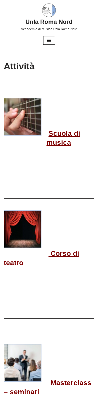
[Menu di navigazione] (49, 40)
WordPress (65, 409)
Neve (28, 409)
